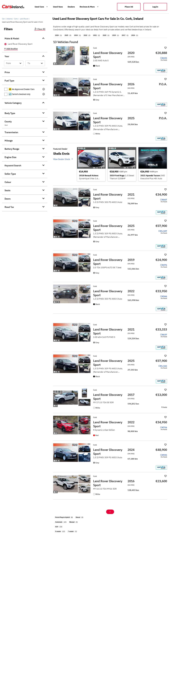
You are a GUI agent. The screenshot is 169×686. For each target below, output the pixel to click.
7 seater (71, 531)
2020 (104, 35)
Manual (71, 522)
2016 (133, 35)
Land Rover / (24, 19)
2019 (114, 35)
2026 (57, 35)
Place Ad (129, 6)
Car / (4, 19)
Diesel (78, 517)
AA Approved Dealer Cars (22, 89)
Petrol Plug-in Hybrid (62, 517)
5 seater (58, 531)
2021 (95, 35)
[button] (43, 89)
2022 (85, 35)
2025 (66, 35)
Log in (155, 6)
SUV (56, 527)
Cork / (16, 19)
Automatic (58, 522)
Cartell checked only (20, 94)
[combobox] (13, 63)
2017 (123, 35)
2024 (76, 35)
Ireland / (10, 19)
